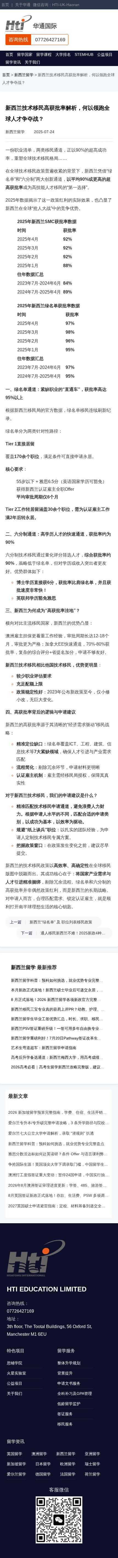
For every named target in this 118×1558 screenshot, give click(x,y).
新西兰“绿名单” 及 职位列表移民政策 (61, 922)
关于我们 (32, 62)
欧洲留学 (67, 1464)
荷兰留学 (92, 1474)
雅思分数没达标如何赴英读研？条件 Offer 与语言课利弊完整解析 (58, 1154)
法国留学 (67, 1474)
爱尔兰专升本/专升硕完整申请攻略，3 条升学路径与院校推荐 (58, 1123)
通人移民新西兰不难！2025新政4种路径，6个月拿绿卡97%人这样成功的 (74, 933)
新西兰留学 (23, 75)
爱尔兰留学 (16, 1474)
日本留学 (43, 1464)
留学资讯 (13, 62)
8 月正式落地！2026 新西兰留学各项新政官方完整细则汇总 (62, 999)
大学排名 (63, 54)
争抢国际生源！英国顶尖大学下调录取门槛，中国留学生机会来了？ (58, 1164)
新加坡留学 (16, 1464)
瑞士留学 (92, 1464)
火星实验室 (16, 1373)
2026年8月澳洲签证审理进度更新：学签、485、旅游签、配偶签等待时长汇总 (58, 1185)
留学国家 (24, 54)
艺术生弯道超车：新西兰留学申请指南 (43, 1048)
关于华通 (22, 4)
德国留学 (43, 1474)
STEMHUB (84, 54)
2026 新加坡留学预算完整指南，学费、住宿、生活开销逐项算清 (58, 1112)
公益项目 (105, 54)
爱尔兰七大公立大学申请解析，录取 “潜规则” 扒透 (51, 1133)
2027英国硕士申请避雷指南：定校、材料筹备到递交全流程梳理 (58, 1206)
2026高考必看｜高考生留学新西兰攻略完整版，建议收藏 (59, 1067)
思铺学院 (14, 1363)
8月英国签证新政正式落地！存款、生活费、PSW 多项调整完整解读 (58, 1195)
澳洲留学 (39, 1454)
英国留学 (14, 1454)
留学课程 (44, 54)
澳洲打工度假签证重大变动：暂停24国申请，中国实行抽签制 (58, 1175)
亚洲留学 (92, 1454)
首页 (5, 4)
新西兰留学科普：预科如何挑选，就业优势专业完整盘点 (59, 980)
